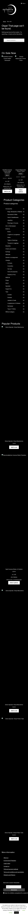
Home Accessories (12, 272)
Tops (7, 292)
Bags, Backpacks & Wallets (14, 211)
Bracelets (8, 246)
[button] (24, 3)
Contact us (6, 866)
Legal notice (7, 863)
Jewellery (10, 220)
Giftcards (8, 254)
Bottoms (8, 229)
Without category (10, 312)
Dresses (9, 297)
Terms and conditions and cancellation (14, 872)
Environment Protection (10, 860)
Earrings (8, 252)
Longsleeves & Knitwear (13, 303)
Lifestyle (8, 260)
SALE (7, 283)
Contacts (9, 263)
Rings (7, 280)
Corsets (9, 294)
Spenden (8, 286)
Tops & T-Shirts (11, 309)
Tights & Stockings (12, 240)
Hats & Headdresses (12, 217)
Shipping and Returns (9, 875)
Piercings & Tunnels (12, 223)
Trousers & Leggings (12, 243)
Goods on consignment (12, 257)
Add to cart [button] (7, 191)
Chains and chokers (11, 249)
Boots (9, 231)
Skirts (8, 237)
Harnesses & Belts (12, 214)
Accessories (9, 209)
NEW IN (8, 277)
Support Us (8, 289)
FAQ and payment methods (11, 869)
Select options (21, 191)
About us (6, 858)
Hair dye (9, 269)
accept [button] (16, 912)
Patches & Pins (11, 274)
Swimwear (10, 306)
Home (4, 21)
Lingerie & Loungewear (13, 234)
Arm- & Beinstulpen (11, 226)
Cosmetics (10, 266)
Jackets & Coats (11, 300)
